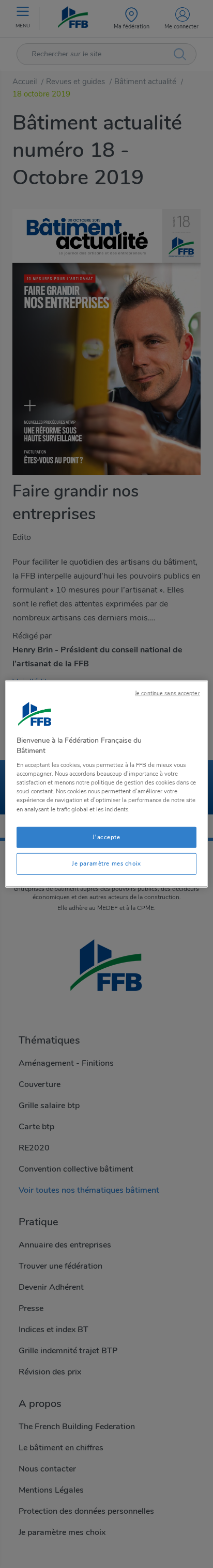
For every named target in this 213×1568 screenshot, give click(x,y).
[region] (106, 784)
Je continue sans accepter (167, 693)
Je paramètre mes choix (106, 863)
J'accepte (106, 837)
